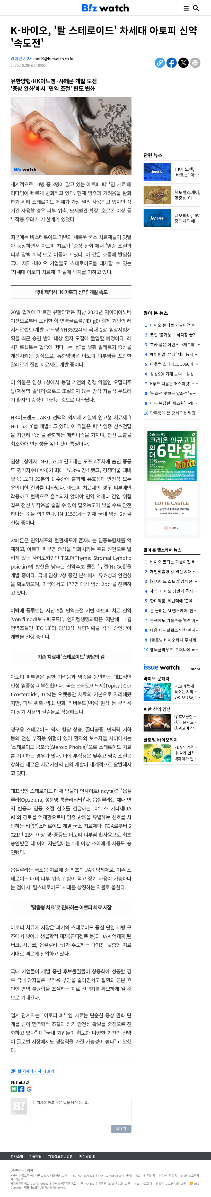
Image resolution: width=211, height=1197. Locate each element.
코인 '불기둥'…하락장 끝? (172, 335)
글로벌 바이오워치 (161, 739)
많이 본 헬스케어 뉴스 (162, 550)
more (195, 668)
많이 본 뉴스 (156, 312)
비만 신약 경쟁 (157, 709)
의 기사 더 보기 (32, 1071)
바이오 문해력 (157, 678)
